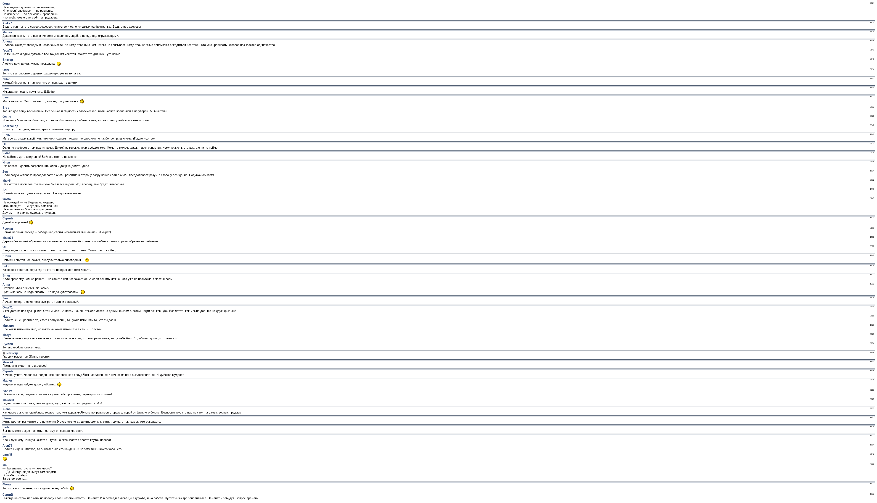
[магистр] (4, 353)
